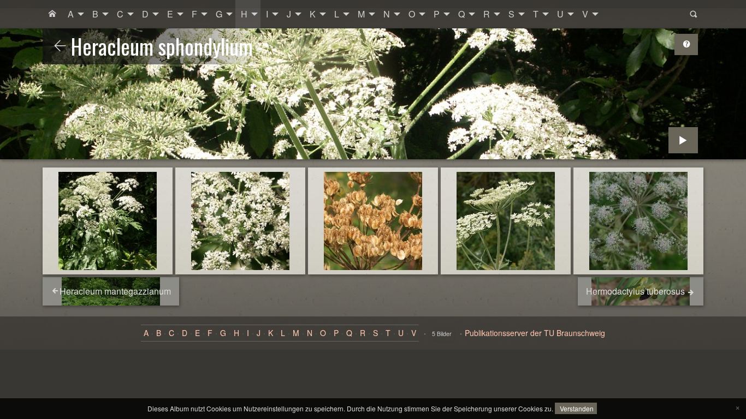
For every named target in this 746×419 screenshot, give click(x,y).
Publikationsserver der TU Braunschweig (535, 332)
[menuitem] (52, 14)
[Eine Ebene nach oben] (60, 46)
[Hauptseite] (52, 14)
